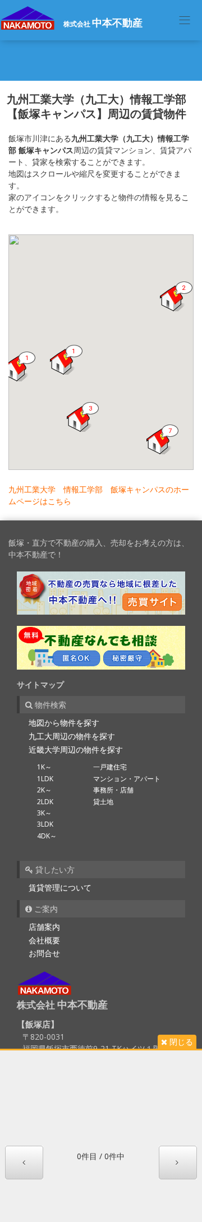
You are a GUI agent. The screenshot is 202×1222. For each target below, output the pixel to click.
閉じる (180, 1041)
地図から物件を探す (64, 722)
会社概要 (44, 940)
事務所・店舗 (113, 790)
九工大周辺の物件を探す (72, 736)
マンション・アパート (126, 778)
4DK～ (47, 836)
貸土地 (103, 801)
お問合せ (44, 953)
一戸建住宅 (110, 767)
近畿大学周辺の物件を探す (76, 749)
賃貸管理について (60, 887)
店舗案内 (44, 926)
